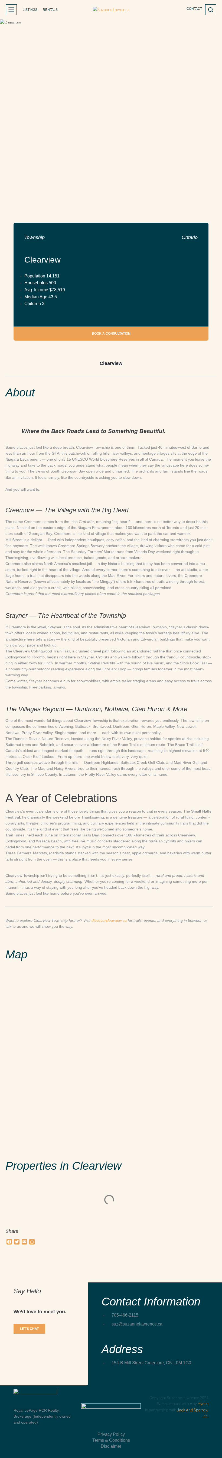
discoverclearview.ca (109, 920)
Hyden (203, 1404)
